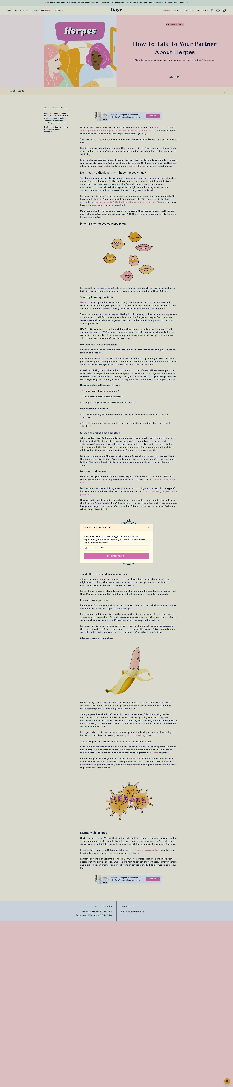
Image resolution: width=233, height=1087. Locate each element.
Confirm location (116, 556)
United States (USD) (96, 548)
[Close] (148, 527)
